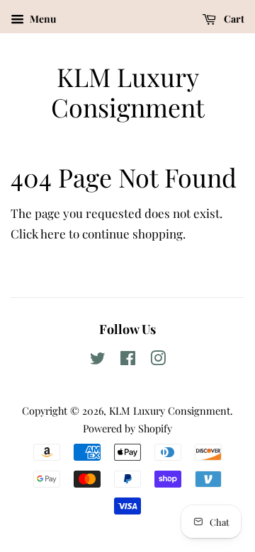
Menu (42, 18)
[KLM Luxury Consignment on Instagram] (158, 360)
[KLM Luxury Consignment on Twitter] (98, 360)
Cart (233, 18)
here (53, 233)
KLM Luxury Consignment (128, 92)
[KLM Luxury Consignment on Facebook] (128, 360)
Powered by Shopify (127, 428)
